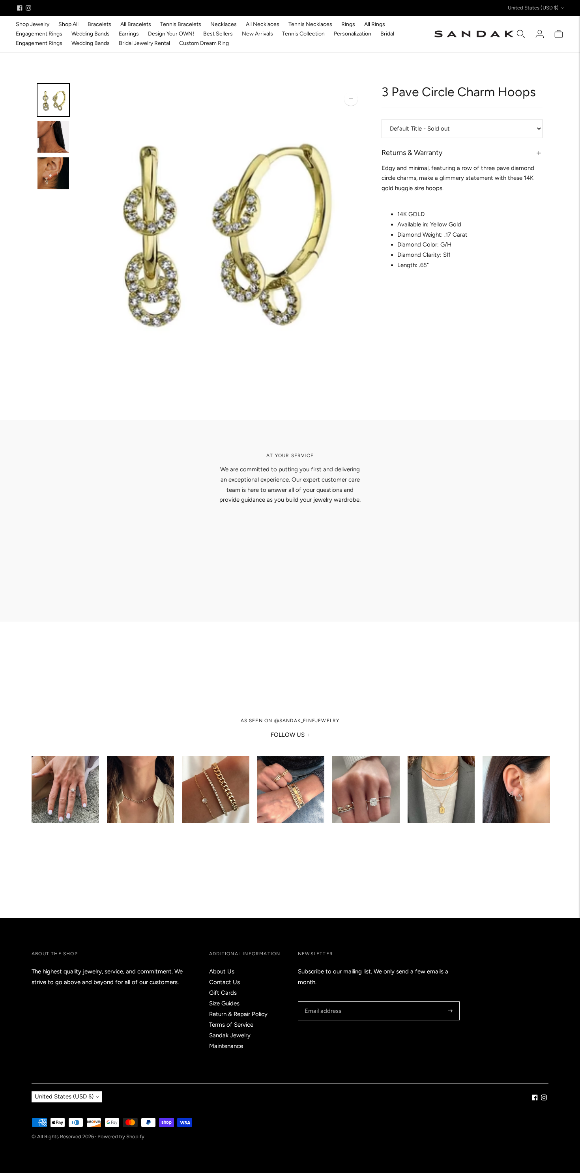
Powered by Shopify (120, 1136)
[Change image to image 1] (53, 100)
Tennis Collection (303, 33)
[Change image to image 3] (53, 173)
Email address (322, 1002)
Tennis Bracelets (180, 24)
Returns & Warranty (412, 152)
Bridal (387, 33)
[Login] (539, 34)
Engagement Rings (39, 33)
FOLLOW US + (290, 734)
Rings (348, 24)
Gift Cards (223, 992)
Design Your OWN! (171, 33)
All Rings (374, 24)
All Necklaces (262, 24)
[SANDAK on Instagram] (28, 8)
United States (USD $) (533, 8)
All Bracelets (135, 24)
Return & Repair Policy (238, 1014)
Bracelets (99, 24)
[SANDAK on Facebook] (19, 8)
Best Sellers (218, 33)
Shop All (68, 24)
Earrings (129, 33)
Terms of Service (231, 1024)
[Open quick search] (520, 34)
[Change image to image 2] (53, 137)
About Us (221, 971)
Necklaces (223, 24)
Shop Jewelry (32, 24)
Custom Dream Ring (204, 43)
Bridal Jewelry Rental (144, 43)
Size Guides (224, 1003)
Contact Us (224, 982)
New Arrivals (257, 33)
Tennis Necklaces (310, 24)
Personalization (352, 33)
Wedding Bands (90, 33)
